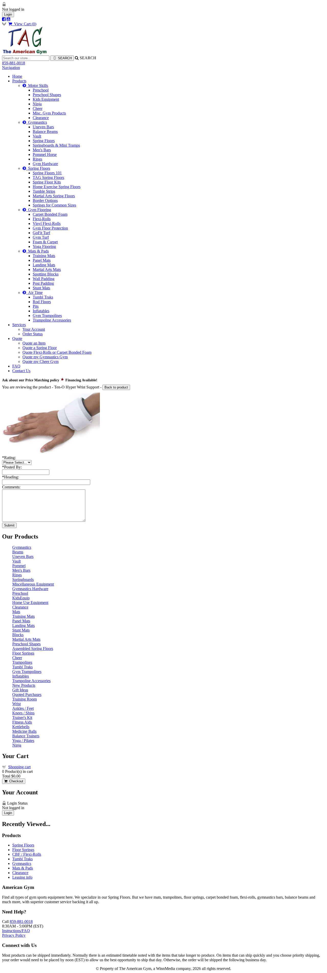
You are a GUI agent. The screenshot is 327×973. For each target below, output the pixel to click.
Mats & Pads (37, 251)
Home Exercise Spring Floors (56, 187)
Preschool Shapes (47, 95)
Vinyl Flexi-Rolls (47, 223)
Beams (17, 552)
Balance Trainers (25, 736)
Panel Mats (42, 260)
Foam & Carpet (45, 242)
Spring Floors (44, 141)
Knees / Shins (23, 713)
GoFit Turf (41, 233)
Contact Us (21, 371)
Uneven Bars (43, 127)
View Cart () (24, 24)
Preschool (41, 90)
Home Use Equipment (30, 602)
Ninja (37, 104)
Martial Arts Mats (47, 269)
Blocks (18, 635)
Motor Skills (37, 85)
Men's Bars (42, 150)
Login (8, 14)
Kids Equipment (46, 99)
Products (19, 81)
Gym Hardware (45, 164)
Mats (16, 612)
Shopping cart (19, 767)
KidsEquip (21, 598)
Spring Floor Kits (47, 182)
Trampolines (22, 662)
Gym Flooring (38, 210)
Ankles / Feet (23, 708)
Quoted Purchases (26, 694)
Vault (37, 136)
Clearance (41, 118)
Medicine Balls (24, 731)
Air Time (34, 292)
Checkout (15, 781)
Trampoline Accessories (52, 320)
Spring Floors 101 (47, 173)
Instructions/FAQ (16, 931)
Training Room (24, 699)
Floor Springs (23, 653)
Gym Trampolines (47, 315)
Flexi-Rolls (42, 219)
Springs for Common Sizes (54, 205)
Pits (36, 306)
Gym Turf (41, 237)
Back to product (116, 387)
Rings (37, 159)
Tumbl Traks (43, 297)
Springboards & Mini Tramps (56, 145)
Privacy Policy (14, 935)
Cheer (37, 108)
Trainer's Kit (22, 717)
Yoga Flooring (44, 246)
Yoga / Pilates (23, 740)
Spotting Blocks (46, 274)
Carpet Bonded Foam (50, 214)
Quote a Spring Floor (39, 348)
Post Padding (43, 283)
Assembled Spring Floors (32, 648)
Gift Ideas (20, 690)
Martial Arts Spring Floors (54, 196)
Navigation (11, 67)
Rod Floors (42, 302)
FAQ (16, 366)
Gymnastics (36, 122)
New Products (23, 685)
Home (17, 76)
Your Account (33, 329)
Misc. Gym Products (49, 113)
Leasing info (22, 877)
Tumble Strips (44, 191)
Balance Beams (45, 131)
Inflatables (41, 311)
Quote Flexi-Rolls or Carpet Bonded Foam (56, 352)
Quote (17, 338)
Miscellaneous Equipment (33, 584)
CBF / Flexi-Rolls (26, 854)
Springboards (23, 579)
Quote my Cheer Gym (40, 361)
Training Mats (44, 256)
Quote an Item (33, 343)
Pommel (19, 566)
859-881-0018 (13, 63)
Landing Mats (44, 265)
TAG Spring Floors (48, 177)
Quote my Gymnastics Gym (45, 357)
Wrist (16, 704)
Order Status (32, 334)
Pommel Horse (45, 154)
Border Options (45, 200)
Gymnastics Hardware (30, 589)
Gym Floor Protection (50, 228)
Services (19, 325)
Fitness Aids (22, 722)
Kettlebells (20, 727)
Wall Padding (43, 279)
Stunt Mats (41, 288)
